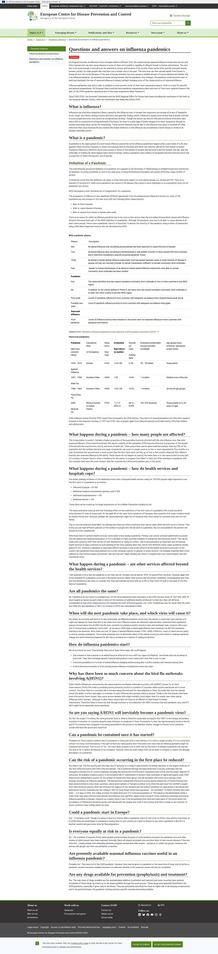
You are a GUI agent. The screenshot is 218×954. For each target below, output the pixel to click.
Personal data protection (89, 927)
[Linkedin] (139, 914)
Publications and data (100, 32)
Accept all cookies (141, 944)
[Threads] (160, 914)
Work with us (71, 905)
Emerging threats (64, 32)
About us (181, 32)
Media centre (107, 914)
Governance (32, 917)
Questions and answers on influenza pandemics (46, 60)
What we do (32, 910)
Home (30, 39)
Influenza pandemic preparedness (44, 54)
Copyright (44, 927)
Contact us (106, 910)
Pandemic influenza (56, 39)
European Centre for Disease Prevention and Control (85, 14)
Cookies (122, 927)
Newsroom (157, 32)
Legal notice (32, 927)
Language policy (109, 927)
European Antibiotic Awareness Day (67, 7)
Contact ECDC (109, 905)
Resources (131, 32)
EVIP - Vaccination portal (163, 7)
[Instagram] (156, 914)
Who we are (32, 914)
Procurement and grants (75, 914)
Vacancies (68, 910)
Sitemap (144, 927)
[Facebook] (148, 914)
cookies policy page (79, 943)
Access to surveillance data (63, 927)
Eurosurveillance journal (135, 7)
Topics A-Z (35, 32)
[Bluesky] (143, 914)
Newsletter (146, 905)
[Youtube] (152, 914)
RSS (162, 905)
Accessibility (133, 927)
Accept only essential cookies (167, 944)
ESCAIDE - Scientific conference (103, 7)
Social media (107, 917)
